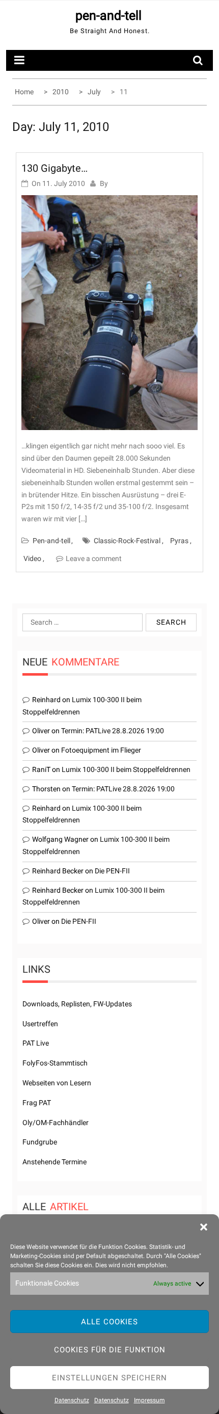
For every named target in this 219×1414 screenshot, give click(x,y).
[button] (204, 1227)
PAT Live (35, 1043)
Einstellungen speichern (109, 1377)
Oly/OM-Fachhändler (55, 1122)
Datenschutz (71, 1400)
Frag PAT (36, 1103)
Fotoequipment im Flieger (101, 750)
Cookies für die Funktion (110, 1349)
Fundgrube (39, 1142)
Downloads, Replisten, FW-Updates (77, 1004)
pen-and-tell (108, 15)
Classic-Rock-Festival (127, 541)
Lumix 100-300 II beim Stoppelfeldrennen (126, 769)
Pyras (179, 541)
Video (32, 558)
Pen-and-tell (51, 541)
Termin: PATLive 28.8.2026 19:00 (112, 731)
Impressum (149, 1400)
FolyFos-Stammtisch (55, 1063)
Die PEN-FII (112, 871)
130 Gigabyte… (54, 168)
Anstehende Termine (54, 1162)
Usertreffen (40, 1024)
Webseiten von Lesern (56, 1083)
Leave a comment (94, 558)
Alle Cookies (109, 1321)
